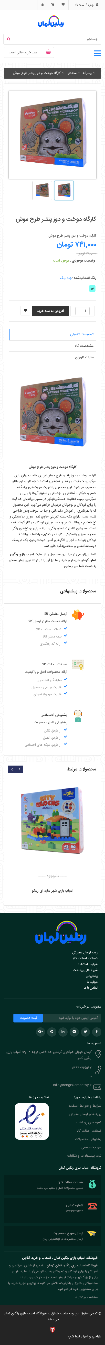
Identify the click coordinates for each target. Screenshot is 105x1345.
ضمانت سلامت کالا (49, 630)
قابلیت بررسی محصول (47, 687)
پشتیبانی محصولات (88, 1139)
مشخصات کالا (84, 346)
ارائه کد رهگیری (51, 644)
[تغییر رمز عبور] (42, 5)
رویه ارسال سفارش (85, 953)
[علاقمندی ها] (63, 5)
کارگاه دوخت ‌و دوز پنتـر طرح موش (37, 73)
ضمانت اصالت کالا (85, 958)
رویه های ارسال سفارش (85, 1114)
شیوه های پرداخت (85, 970)
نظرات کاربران (84, 357)
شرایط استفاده (88, 964)
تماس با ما (91, 988)
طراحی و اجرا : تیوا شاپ (84, 1337)
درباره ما (92, 982)
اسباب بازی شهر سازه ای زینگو (52, 891)
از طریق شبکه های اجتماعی (43, 745)
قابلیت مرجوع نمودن (47, 694)
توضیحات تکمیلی (82, 334)
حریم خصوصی (91, 1148)
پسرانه (87, 73)
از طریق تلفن (53, 731)
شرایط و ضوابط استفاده (85, 1106)
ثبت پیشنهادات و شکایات (84, 1156)
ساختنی (71, 73)
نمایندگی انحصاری (49, 680)
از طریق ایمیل (52, 738)
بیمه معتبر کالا (52, 637)
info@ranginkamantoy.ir (72, 1085)
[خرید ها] (52, 5)
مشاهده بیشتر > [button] (86, 1297)
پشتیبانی (92, 976)
